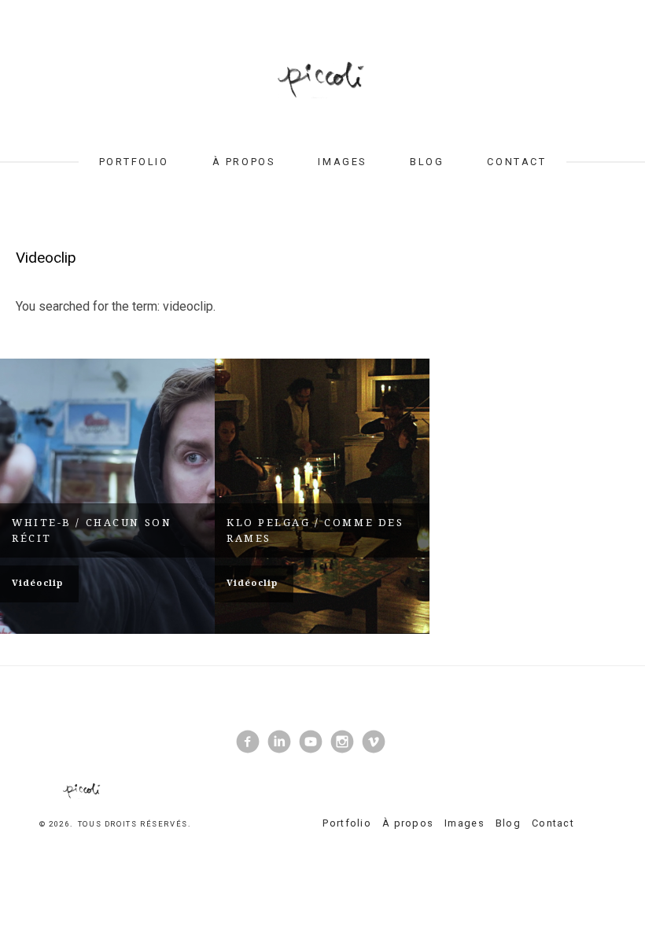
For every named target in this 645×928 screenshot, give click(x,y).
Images (342, 162)
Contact (516, 162)
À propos (243, 162)
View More (107, 496)
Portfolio (134, 162)
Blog (427, 162)
